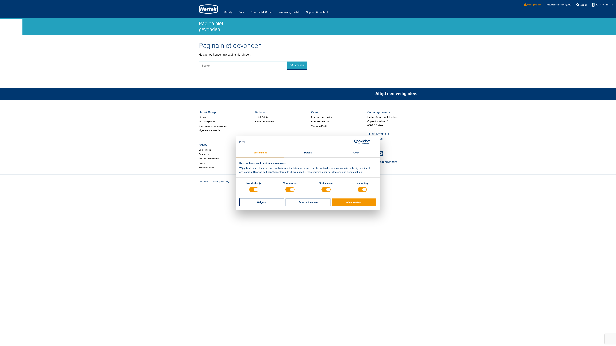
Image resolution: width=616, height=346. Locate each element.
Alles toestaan (354, 202)
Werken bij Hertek (289, 12)
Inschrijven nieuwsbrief (382, 162)
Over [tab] (356, 152)
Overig (315, 112)
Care (241, 12)
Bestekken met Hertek (321, 117)
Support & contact (317, 12)
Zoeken (583, 5)
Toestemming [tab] (259, 152)
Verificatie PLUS (319, 126)
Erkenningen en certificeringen (213, 126)
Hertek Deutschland (264, 121)
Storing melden (534, 5)
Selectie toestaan (308, 202)
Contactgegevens (378, 112)
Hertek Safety (261, 117)
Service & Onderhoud (209, 158)
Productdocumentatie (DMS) (559, 5)
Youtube (380, 153)
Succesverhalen (206, 167)
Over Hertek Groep (261, 12)
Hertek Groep (207, 112)
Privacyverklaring (221, 181)
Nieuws (202, 117)
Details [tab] (308, 152)
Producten (204, 154)
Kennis (202, 163)
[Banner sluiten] (375, 142)
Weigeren (262, 202)
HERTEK (208, 9)
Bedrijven (261, 112)
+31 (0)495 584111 (604, 5)
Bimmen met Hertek (320, 121)
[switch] (290, 189)
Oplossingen (205, 149)
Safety (228, 12)
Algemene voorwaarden (210, 130)
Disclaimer (204, 181)
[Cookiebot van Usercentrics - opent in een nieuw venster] (356, 142)
